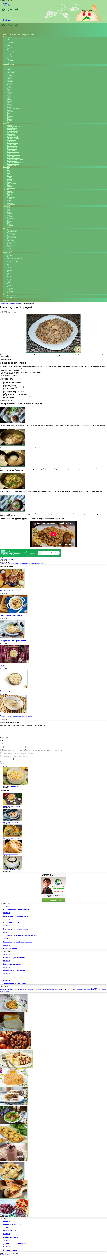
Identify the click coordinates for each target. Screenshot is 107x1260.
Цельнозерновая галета (10, 822)
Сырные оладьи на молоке (11, 806)
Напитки (6, 167)
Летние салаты (11, 140)
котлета (33, 989)
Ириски (9, 212)
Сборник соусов (12, 230)
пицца (78, 989)
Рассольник (10, 51)
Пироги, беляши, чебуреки (15, 257)
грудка (2, 559)
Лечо (8, 195)
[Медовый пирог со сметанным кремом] (14, 1086)
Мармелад (10, 216)
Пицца (9, 276)
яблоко (7, 991)
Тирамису (10, 225)
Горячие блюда (9, 65)
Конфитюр (10, 192)
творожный (103, 989)
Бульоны (9, 41)
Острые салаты (11, 144)
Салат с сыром (11, 153)
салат (94, 988)
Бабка (8, 69)
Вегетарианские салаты (14, 126)
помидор (81, 989)
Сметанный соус (12, 231)
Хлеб (8, 263)
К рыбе (9, 249)
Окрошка (9, 48)
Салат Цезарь (11, 156)
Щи (8, 63)
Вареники (10, 81)
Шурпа (9, 62)
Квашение (10, 203)
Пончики (9, 287)
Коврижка (10, 291)
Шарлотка (10, 282)
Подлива (9, 119)
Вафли (9, 254)
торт (4, 991)
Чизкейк (9, 279)
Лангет (9, 102)
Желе (8, 209)
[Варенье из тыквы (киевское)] (14, 1216)
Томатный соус (11, 237)
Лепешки (9, 273)
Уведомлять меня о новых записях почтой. (15, 756)
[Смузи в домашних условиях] (14, 1160)
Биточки (9, 75)
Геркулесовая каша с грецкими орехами (16, 716)
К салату (9, 251)
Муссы (9, 219)
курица (45, 989)
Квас (8, 173)
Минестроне (10, 47)
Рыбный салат (11, 135)
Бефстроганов (11, 71)
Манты (9, 107)
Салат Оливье (11, 150)
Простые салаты (12, 147)
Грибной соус (11, 245)
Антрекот (9, 68)
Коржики (9, 255)
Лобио (9, 104)
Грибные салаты (12, 129)
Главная (2, 303)
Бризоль (9, 78)
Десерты (6, 206)
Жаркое (9, 90)
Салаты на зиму (12, 161)
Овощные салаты (12, 143)
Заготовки (7, 189)
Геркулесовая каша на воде (11, 615)
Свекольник (10, 53)
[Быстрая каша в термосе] (12, 587)
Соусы (5, 228)
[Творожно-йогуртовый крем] (12, 868)
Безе (8, 207)
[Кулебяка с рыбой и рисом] (12, 836)
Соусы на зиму (11, 236)
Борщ (8, 39)
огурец (59, 989)
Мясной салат (11, 134)
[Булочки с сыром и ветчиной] (12, 1179)
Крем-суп (9, 44)
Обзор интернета (12, 296)
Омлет (9, 110)
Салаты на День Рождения (15, 159)
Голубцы (9, 84)
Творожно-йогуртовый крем (12, 869)
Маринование (11, 197)
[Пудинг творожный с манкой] (12, 1030)
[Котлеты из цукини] (14, 1142)
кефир (29, 989)
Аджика (9, 200)
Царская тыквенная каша (11, 786)
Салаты (6, 123)
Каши (8, 96)
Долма (9, 87)
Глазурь (9, 290)
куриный (10, 559)
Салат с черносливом (13, 155)
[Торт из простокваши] (14, 1105)
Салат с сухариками (13, 152)
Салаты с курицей (12, 137)
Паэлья (9, 114)
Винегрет (9, 125)
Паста (8, 113)
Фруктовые (10, 180)
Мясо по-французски (13, 108)
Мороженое (10, 218)
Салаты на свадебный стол (15, 162)
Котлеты (9, 99)
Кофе (8, 171)
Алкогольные (11, 188)
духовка (12, 989)
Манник (9, 284)
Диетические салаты (13, 138)
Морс (8, 174)
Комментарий (4, 737)
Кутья (8, 215)
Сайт (1, 747)
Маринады (10, 239)
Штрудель (10, 281)
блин (1, 989)
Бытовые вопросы (12, 297)
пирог (69, 989)
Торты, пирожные (12, 260)
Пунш (8, 168)
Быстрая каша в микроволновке (13, 641)
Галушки (9, 83)
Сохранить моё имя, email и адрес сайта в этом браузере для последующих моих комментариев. (32, 750)
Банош (2, 666)
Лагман (9, 45)
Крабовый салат (12, 132)
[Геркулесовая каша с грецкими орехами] (13, 712)
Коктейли (9, 186)
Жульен (9, 92)
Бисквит (9, 270)
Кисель (9, 177)
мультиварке (51, 989)
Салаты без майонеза (13, 158)
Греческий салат (12, 128)
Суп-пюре (10, 56)
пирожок (74, 989)
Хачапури (10, 278)
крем (37, 989)
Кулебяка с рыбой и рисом (11, 838)
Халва (9, 227)
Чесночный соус (12, 240)
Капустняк (10, 42)
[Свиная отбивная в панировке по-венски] (14, 1011)
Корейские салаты (12, 131)
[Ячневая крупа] (14, 687)
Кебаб (8, 98)
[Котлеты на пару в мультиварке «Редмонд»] (14, 1123)
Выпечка (6, 252)
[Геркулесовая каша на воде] (14, 612)
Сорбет (9, 224)
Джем (8, 201)
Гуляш (9, 86)
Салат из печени (12, 149)
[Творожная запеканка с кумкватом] (16, 1067)
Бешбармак (10, 72)
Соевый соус (11, 233)
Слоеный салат (11, 165)
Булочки (9, 269)
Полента (9, 120)
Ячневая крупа (6, 691)
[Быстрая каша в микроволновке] (12, 637)
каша (5, 559)
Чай (8, 170)
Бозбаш (9, 38)
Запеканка (10, 285)
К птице (9, 248)
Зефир (9, 210)
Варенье (9, 191)
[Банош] (14, 662)
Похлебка (10, 50)
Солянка (9, 54)
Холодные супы (12, 60)
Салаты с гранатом (13, 164)
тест (1, 991)
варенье (4, 989)
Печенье (9, 264)
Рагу (8, 122)
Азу (8, 66)
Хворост (9, 266)
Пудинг (9, 222)
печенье (63, 989)
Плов (8, 117)
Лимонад (9, 182)
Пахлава (9, 272)
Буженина (10, 80)
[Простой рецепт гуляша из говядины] (15, 1049)
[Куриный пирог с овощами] (14, 1198)
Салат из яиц (11, 141)
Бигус (8, 74)
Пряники (9, 275)
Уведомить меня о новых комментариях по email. (17, 753)
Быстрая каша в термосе (10, 590)
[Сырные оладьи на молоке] (12, 805)
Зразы (9, 93)
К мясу (9, 246)
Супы (5, 36)
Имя (2, 740)
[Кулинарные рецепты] (9, 16)
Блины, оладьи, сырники (14, 258)
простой (86, 989)
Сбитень (9, 176)
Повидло (9, 194)
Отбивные (10, 111)
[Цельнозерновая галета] (12, 820)
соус (99, 989)
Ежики (9, 89)
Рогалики (9, 267)
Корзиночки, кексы (12, 261)
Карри (8, 95)
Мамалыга (10, 105)
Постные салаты (12, 146)
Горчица (9, 243)
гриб (8, 989)
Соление (9, 198)
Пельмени (10, 116)
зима (21, 989)
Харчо (9, 59)
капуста (25, 989)
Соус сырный (11, 234)
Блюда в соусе (11, 242)
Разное (6, 294)
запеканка (16, 989)
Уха (8, 57)
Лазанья (9, 101)
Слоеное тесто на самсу (10, 854)
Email (2, 743)
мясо (56, 989)
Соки (8, 185)
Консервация (11, 204)
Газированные (11, 183)
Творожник (10, 288)
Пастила (9, 221)
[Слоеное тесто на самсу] (12, 852)
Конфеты (9, 213)
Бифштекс (10, 77)
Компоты (9, 179)
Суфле (9, 293)
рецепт (89, 989)
